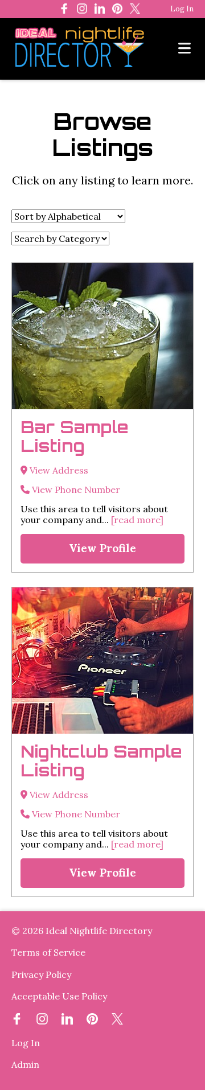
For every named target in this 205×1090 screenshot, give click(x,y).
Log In (182, 9)
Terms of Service (48, 952)
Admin (25, 1064)
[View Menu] (184, 49)
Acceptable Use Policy (59, 996)
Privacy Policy (41, 974)
